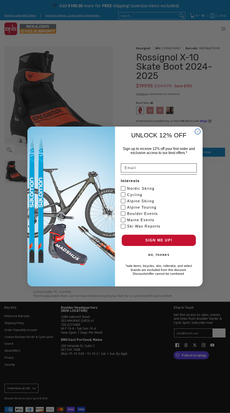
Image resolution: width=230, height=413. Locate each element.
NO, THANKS (159, 255)
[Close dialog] (197, 131)
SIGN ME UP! (158, 240)
